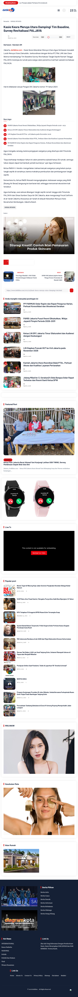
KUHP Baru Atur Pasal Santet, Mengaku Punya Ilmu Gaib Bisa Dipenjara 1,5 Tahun (45, 599)
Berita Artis (45, 892)
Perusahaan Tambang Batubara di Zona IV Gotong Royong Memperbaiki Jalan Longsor (44, 706)
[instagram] (39, 982)
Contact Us (28, 975)
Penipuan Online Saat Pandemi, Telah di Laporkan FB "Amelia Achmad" (42, 666)
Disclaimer (55, 975)
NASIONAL (8, 460)
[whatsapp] (26, 262)
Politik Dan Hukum (8, 958)
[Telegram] (21, 262)
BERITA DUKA (22, 679)
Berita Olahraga (46, 910)
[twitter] (35, 982)
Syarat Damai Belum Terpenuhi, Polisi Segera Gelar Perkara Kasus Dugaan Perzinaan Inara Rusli (43, 627)
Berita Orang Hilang (48, 914)
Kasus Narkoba (7, 947)
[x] (16, 262)
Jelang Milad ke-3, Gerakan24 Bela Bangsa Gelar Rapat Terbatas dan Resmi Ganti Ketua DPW (48, 378)
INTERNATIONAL (8, 944)
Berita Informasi (46, 903)
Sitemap (47, 975)
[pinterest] (31, 262)
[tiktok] (42, 982)
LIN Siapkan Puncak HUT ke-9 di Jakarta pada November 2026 (29, 134)
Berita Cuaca (45, 896)
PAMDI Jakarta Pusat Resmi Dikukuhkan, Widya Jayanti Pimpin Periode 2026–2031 (37, 125)
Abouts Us (19, 975)
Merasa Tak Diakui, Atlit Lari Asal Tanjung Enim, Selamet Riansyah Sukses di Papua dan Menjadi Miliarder (43, 653)
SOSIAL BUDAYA (16, 21)
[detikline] (9, 12)
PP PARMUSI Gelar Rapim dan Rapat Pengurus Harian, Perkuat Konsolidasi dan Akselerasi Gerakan (39, 144)
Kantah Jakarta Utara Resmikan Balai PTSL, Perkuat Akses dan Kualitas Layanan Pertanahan (40, 139)
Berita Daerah (45, 899)
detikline (35, 989)
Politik (4, 954)
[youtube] (45, 982)
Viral (3, 961)
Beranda (6, 21)
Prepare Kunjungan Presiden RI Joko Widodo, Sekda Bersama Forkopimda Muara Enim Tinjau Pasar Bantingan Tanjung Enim (45, 693)
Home (12, 975)
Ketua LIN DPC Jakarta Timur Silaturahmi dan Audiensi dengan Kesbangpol (34, 130)
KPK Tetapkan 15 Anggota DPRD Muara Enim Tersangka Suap (38, 612)
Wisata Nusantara (8, 965)
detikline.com (16, 50)
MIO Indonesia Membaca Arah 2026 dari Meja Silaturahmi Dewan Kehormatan (44, 639)
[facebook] (11, 262)
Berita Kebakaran (47, 906)
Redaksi (63, 975)
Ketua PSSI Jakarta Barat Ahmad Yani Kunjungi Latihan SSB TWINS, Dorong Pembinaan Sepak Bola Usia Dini (35, 463)
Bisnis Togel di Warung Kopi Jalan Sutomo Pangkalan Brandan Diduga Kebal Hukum (43, 587)
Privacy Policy (38, 975)
